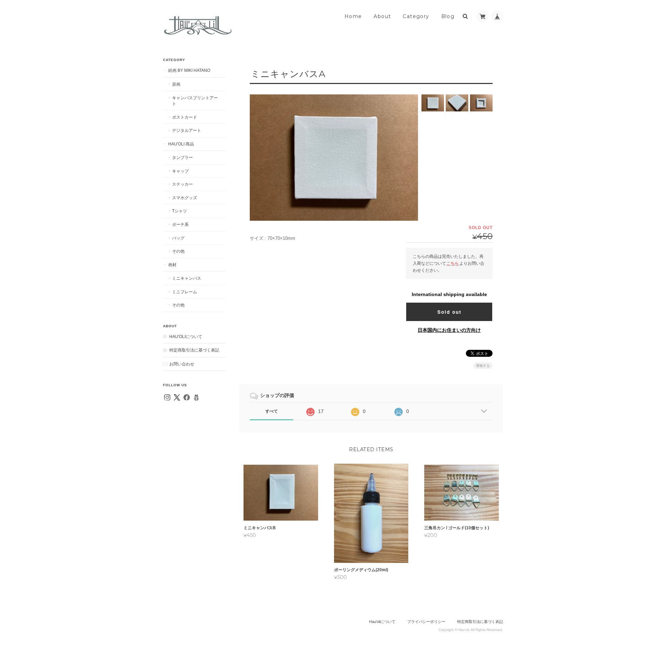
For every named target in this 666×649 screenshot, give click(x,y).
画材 (172, 264)
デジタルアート (186, 130)
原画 (176, 84)
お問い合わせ (181, 364)
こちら (452, 263)
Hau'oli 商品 (181, 144)
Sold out (449, 312)
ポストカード (184, 117)
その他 (178, 251)
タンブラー (182, 157)
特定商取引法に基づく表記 (194, 350)
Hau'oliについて (185, 336)
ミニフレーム (184, 291)
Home (353, 16)
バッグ (178, 238)
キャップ (180, 171)
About (382, 16)
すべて (271, 411)
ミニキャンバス (186, 278)
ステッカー (182, 184)
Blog (448, 16)
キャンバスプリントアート (195, 100)
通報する (483, 366)
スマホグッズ (184, 197)
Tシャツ (179, 211)
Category (416, 16)
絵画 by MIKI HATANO (189, 70)
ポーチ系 (180, 224)
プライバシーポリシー (426, 622)
